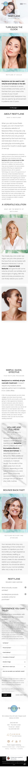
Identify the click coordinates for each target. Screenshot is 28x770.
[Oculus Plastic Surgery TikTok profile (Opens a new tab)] (12, 741)
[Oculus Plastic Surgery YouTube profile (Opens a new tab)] (16, 741)
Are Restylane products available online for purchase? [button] (10, 597)
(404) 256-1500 (21, 695)
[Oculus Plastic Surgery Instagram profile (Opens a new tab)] (9, 741)
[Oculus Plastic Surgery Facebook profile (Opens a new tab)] (20, 741)
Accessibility (20, 748)
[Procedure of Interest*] (14, 657)
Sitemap (7, 748)
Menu (24, 3)
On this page (13, 107)
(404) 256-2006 (15, 729)
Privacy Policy (17, 691)
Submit (5, 695)
